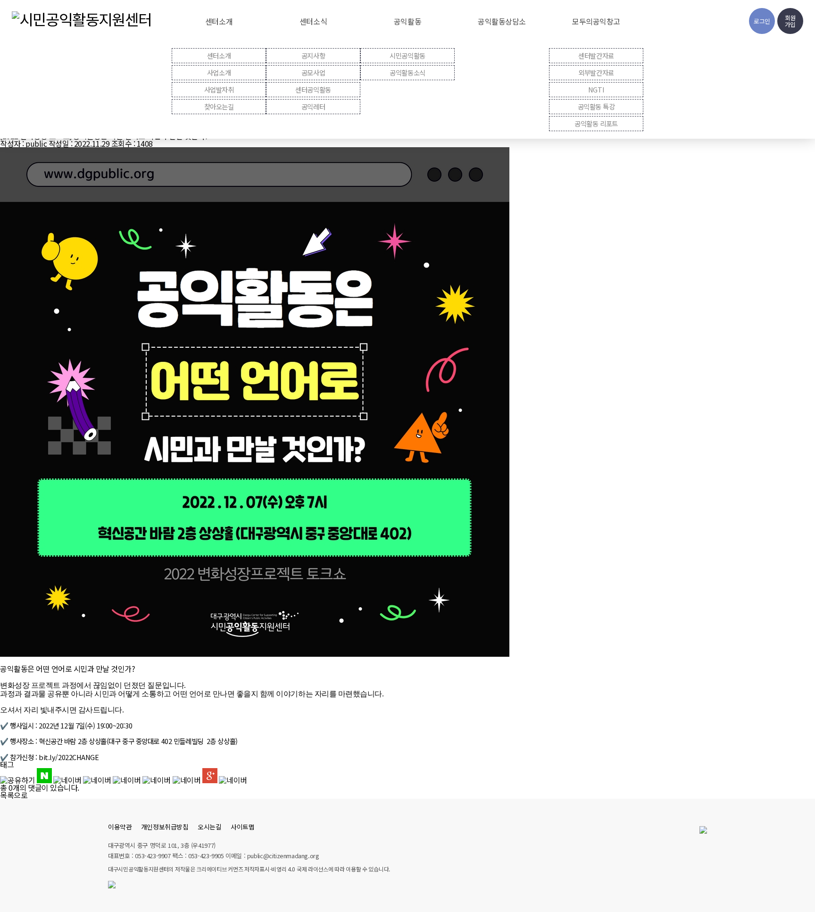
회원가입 (790, 21)
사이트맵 (242, 826)
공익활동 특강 (596, 106)
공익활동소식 (407, 72)
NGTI (596, 89)
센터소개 (219, 55)
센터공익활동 (313, 89)
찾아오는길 (219, 106)
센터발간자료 (596, 55)
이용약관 (120, 826)
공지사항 (313, 55)
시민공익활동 (407, 55)
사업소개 (219, 72)
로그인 (762, 20)
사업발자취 (219, 89)
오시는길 (209, 826)
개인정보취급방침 (165, 826)
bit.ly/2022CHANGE (69, 757)
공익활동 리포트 (595, 123)
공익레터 (313, 106)
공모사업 (313, 72)
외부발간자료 (596, 72)
